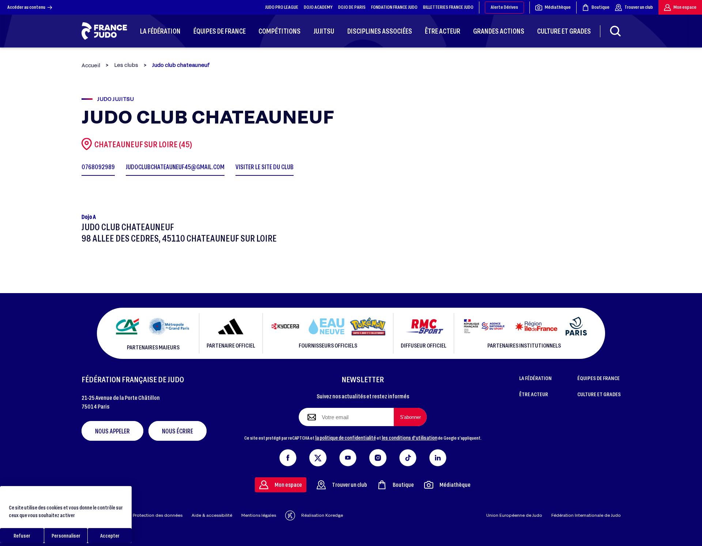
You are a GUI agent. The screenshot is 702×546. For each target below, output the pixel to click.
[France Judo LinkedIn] (437, 456)
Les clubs (126, 65)
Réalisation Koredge (322, 515)
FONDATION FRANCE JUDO (394, 7)
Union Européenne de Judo (514, 515)
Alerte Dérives (504, 7)
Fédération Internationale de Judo (586, 515)
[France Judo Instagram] (377, 456)
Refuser (22, 535)
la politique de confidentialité (345, 437)
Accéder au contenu (26, 7)
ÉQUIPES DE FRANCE (598, 378)
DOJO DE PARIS (352, 7)
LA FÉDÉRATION (535, 378)
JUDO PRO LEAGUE (281, 7)
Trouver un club (638, 7)
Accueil (91, 65)
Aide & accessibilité (212, 515)
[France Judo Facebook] (288, 456)
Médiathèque (558, 7)
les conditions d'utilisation (409, 437)
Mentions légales (258, 515)
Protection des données (157, 515)
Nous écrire (177, 431)
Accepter (110, 535)
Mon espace (685, 7)
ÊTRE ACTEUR (533, 394)
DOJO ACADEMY (318, 7)
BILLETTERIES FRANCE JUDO (448, 7)
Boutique (600, 7)
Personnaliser (66, 535)
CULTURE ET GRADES (599, 394)
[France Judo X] (318, 456)
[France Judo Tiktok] (407, 456)
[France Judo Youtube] (347, 456)
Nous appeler (112, 431)
